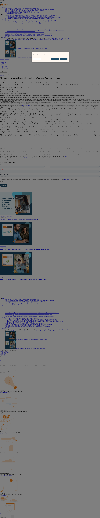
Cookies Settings (37, 59)
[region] (50, 57)
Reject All (54, 59)
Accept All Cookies (63, 59)
